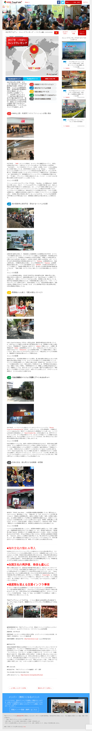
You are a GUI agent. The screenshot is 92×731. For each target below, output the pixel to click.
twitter (63, 2)
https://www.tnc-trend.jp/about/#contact (32, 675)
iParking (39, 261)
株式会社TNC (20, 715)
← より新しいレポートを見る (17, 688)
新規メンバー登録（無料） (73, 2)
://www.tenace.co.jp (32, 639)
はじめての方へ (65, 32)
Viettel (16, 348)
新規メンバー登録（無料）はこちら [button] (24, 710)
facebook (58, 2)
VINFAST (38, 264)
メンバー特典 (73, 32)
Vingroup (47, 263)
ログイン (85, 2)
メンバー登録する (82, 32)
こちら (24, 726)
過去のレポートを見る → (45, 688)
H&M (17, 163)
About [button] (27, 2)
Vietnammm (22, 349)
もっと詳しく (12, 706)
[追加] (50, 78)
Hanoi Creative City (30, 433)
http (26, 639)
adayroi (38, 346)
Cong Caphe (46, 575)
